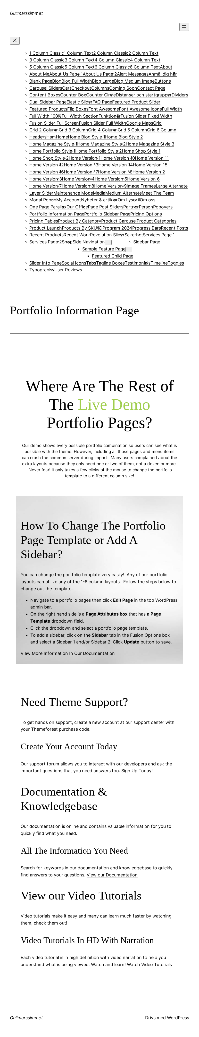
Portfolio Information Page (56, 213)
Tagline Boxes (110, 263)
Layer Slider (41, 193)
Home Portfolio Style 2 (98, 151)
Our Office (77, 206)
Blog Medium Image (134, 81)
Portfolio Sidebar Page (107, 213)
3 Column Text (80, 59)
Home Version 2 (149, 171)
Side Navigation (89, 241)
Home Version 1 (84, 158)
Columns (100, 88)
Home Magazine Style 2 (101, 143)
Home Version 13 (81, 164)
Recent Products (46, 234)
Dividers (180, 94)
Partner (131, 206)
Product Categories (156, 220)
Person (146, 206)
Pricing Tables (43, 220)
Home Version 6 (143, 178)
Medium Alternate (123, 193)
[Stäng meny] (15, 41)
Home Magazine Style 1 (53, 143)
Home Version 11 (152, 158)
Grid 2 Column (44, 129)
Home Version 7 (45, 186)
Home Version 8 (78, 186)
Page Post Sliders (105, 206)
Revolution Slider (107, 234)
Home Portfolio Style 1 (52, 151)
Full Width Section (80, 116)
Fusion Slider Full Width (102, 123)
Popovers (163, 206)
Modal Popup (42, 199)
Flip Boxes (77, 108)
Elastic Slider (79, 101)
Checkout (81, 88)
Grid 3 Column (73, 129)
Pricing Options (146, 213)
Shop (67, 241)
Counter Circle (101, 94)
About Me (39, 74)
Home (62, 136)
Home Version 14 (115, 164)
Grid (157, 123)
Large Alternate (172, 186)
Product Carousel (119, 220)
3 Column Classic (47, 59)
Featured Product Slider (136, 101)
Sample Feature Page (103, 248)
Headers (37, 136)
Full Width (172, 108)
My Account (68, 199)
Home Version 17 (81, 171)
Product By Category (79, 220)
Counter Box (73, 94)
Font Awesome (103, 108)
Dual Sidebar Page (47, 101)
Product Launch (45, 228)
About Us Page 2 (100, 74)
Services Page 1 (159, 234)
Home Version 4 (78, 178)
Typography (41, 269)
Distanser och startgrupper (144, 94)
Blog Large (103, 81)
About (166, 66)
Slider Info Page (45, 263)
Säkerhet (133, 234)
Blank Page (40, 81)
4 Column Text (145, 59)
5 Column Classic (47, 66)
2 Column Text (143, 53)
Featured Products (48, 108)
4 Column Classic (112, 59)
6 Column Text (145, 66)
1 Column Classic (46, 53)
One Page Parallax (47, 206)
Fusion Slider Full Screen (54, 123)
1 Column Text (78, 53)
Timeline (159, 263)
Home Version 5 (111, 178)
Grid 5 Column (132, 129)
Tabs (91, 263)
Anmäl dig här (163, 74)
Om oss (147, 199)
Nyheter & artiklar (99, 199)
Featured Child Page (112, 255)
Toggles (176, 263)
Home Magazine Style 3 (150, 143)
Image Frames (141, 186)
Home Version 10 (117, 158)
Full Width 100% (45, 116)
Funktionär (110, 116)
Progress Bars (146, 228)
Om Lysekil (129, 199)
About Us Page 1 (66, 74)
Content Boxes (44, 94)
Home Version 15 (150, 164)
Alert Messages (133, 74)
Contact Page (151, 88)
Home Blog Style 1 (86, 136)
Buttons (163, 81)
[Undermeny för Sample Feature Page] (128, 249)
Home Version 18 (115, 171)
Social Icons (74, 263)
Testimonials (137, 263)
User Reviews (68, 269)
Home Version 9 (110, 186)
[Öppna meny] (184, 27)
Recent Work (77, 234)
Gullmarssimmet (26, 13)
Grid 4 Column (103, 129)
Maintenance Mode (73, 193)
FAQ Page (102, 101)
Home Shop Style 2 (49, 158)
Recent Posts (174, 228)
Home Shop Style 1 (141, 151)
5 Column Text (80, 66)
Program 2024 (117, 228)
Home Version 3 (45, 178)
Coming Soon (123, 88)
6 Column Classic (112, 66)
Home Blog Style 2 (124, 136)
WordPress (178, 1017)
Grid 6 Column (161, 129)
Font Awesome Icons (140, 108)
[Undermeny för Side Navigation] (108, 242)
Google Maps (139, 123)
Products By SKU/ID (82, 228)
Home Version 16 (46, 171)
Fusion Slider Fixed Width (146, 116)
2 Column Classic (110, 53)
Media (99, 193)
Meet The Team (158, 193)
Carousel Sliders (45, 88)
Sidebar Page (146, 241)
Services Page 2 (45, 241)
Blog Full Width (76, 81)
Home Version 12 (46, 164)
